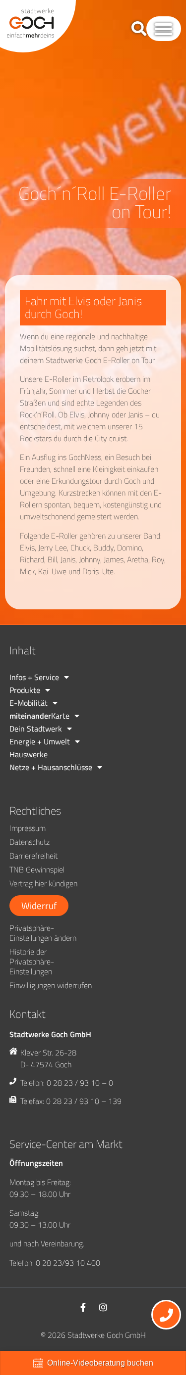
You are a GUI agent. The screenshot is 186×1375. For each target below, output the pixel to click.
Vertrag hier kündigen (43, 883)
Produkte (24, 690)
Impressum (27, 828)
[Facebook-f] (83, 1307)
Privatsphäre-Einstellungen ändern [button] (42, 933)
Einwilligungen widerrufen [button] (50, 985)
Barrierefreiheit (33, 856)
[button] (163, 29)
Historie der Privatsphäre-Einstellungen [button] (31, 961)
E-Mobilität (28, 703)
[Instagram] (103, 1307)
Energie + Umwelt (39, 741)
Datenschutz (29, 842)
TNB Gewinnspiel (36, 869)
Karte (39, 716)
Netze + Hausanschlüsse (50, 767)
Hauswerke (28, 754)
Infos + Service (34, 677)
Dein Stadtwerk (35, 728)
